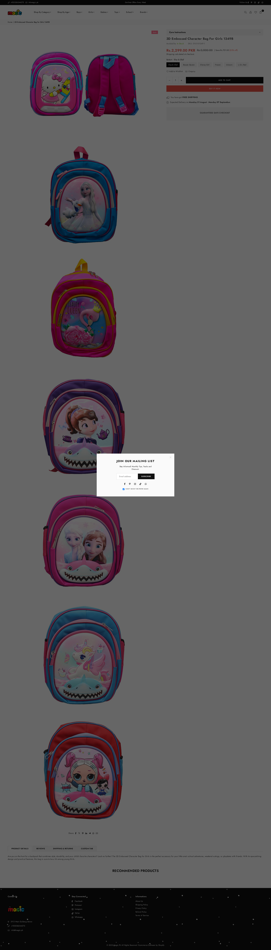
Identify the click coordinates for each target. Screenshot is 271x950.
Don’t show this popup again (137, 489)
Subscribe (146, 476)
